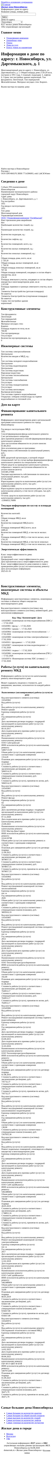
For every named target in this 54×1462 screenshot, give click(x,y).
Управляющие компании (17, 38)
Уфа (8, 1438)
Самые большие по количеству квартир (24, 1413)
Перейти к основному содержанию (17, 2)
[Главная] (5, 4)
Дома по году (12, 45)
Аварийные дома (14, 40)
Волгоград (11, 1436)
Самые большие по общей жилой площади (25, 1415)
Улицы (9, 43)
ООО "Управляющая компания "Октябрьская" (21, 218)
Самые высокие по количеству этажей (23, 1418)
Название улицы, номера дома (14, 12)
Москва (9, 1434)
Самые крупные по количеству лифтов (23, 1420)
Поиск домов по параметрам (19, 47)
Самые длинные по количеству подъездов (25, 1423)
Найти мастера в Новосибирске (15, 169)
